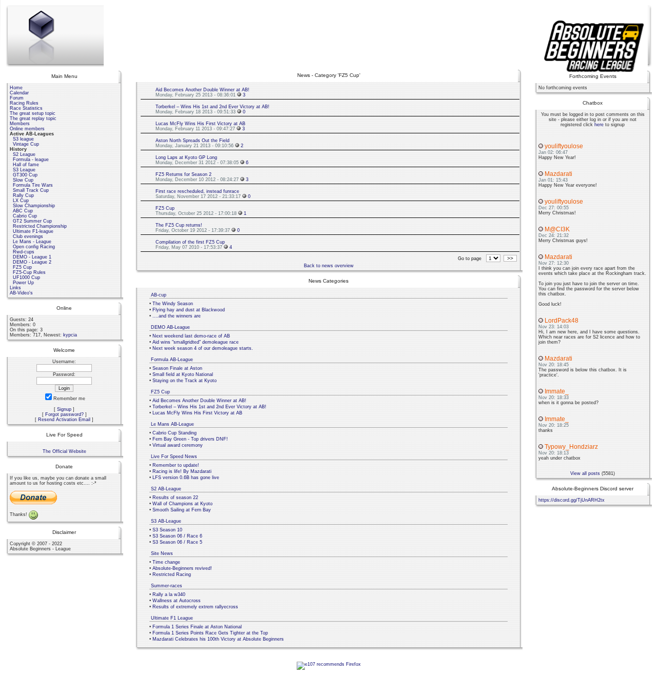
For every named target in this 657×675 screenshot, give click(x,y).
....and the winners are (176, 316)
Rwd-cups (23, 251)
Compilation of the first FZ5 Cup (190, 242)
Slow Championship (34, 205)
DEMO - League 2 (32, 262)
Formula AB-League (172, 359)
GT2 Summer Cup (32, 221)
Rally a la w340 (168, 594)
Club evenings (28, 236)
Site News (162, 553)
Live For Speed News (174, 456)
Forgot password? (64, 414)
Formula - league (31, 159)
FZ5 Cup (22, 267)
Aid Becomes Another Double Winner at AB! (202, 89)
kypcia (70, 335)
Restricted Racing (171, 574)
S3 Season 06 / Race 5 (177, 542)
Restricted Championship (40, 226)
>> (510, 258)
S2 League (24, 154)
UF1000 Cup (26, 277)
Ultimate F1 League (172, 618)
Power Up (23, 282)
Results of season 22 (175, 497)
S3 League (24, 169)
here (599, 124)
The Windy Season (172, 303)
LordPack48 (561, 320)
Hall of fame (26, 164)
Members (20, 123)
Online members (27, 128)
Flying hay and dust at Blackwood (188, 309)
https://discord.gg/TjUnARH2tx (571, 500)
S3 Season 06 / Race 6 (177, 536)
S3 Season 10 (167, 529)
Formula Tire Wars (33, 185)
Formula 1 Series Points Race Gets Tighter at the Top (210, 633)
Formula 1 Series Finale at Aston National (197, 626)
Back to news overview (329, 265)
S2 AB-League (166, 488)
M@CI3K (557, 229)
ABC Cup (23, 210)
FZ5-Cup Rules (29, 272)
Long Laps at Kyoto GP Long (186, 157)
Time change (166, 562)
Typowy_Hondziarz (571, 446)
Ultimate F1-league (33, 231)
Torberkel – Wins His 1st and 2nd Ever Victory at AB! (212, 106)
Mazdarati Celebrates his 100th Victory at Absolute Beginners (218, 639)
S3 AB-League (166, 521)
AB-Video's (21, 292)
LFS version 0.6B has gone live (185, 477)
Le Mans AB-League (172, 424)
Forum (17, 98)
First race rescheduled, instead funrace (197, 191)
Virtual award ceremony (177, 445)
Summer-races (166, 585)
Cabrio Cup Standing (174, 432)
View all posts (585, 473)
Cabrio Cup (25, 216)
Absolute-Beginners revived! (182, 568)
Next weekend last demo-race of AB (191, 336)
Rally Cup (23, 195)
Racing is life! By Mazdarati (181, 471)
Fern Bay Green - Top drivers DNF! (190, 439)
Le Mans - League (32, 241)
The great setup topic (32, 113)
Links (15, 287)
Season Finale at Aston (177, 368)
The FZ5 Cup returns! (179, 225)
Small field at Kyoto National (182, 374)
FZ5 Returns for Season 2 (183, 174)
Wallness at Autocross (176, 600)
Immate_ (557, 391)
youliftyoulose (564, 146)
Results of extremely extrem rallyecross (195, 606)
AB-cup (158, 294)
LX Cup (21, 200)
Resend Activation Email (64, 419)
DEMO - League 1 (32, 257)
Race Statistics (26, 108)
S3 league (23, 139)
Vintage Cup (26, 144)
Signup (64, 409)
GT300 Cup (25, 174)
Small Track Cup (31, 190)
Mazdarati (558, 173)
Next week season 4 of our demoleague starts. (202, 348)
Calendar (19, 92)
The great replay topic (33, 118)
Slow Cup (23, 180)
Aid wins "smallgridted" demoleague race (195, 342)
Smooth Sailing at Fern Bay (181, 509)
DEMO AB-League (170, 327)
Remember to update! (175, 465)
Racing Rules (24, 103)
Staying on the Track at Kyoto (184, 380)
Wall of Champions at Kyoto (182, 503)
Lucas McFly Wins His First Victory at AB (200, 123)
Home (16, 87)
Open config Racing (34, 246)
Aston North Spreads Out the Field (192, 140)
